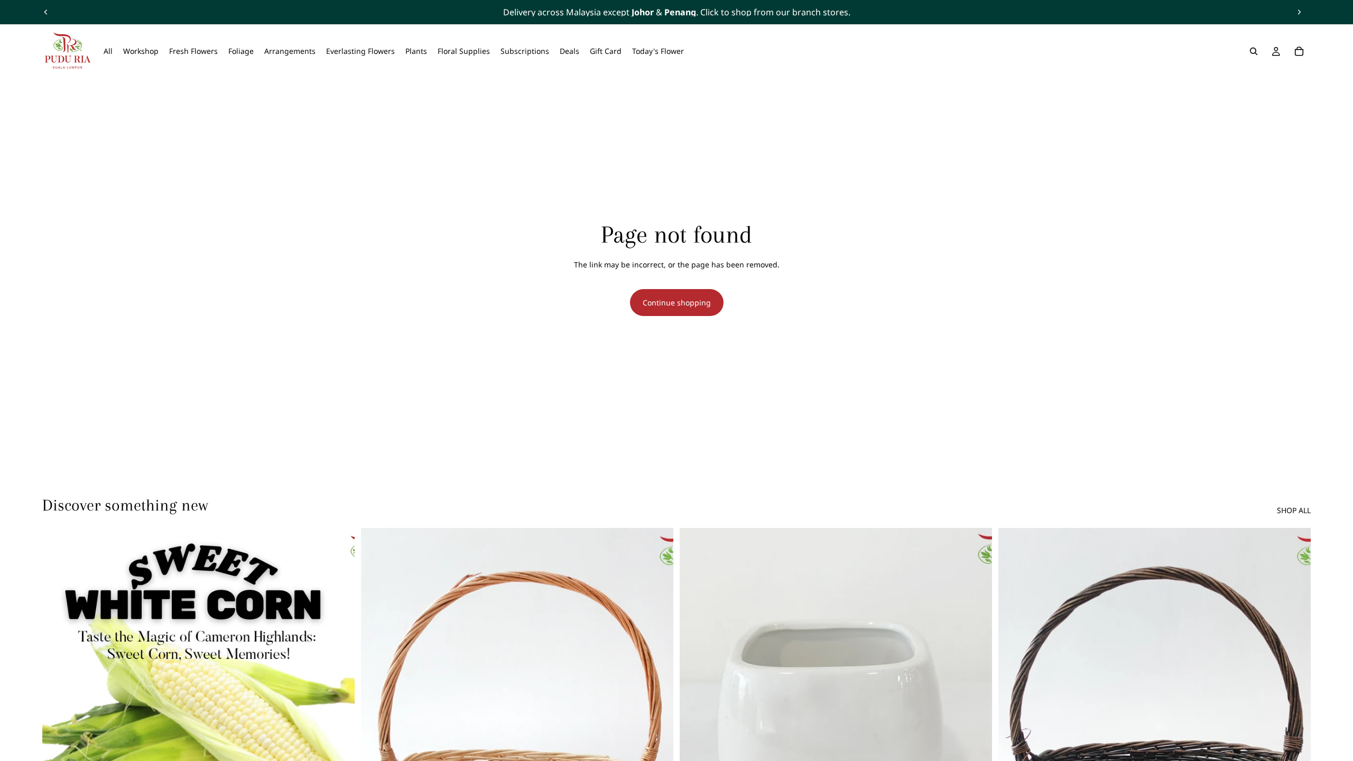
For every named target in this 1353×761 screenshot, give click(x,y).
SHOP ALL (1294, 510)
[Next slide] (1299, 12)
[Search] (1253, 51)
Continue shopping (677, 303)
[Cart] (1299, 51)
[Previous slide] (46, 12)
